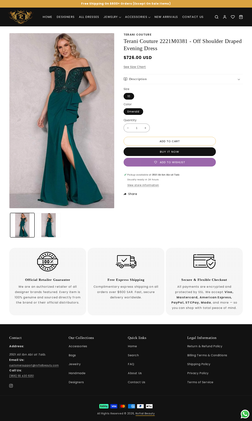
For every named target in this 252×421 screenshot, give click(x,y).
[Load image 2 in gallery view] (48, 225)
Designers (76, 382)
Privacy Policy (198, 373)
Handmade (77, 373)
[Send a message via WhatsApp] (245, 414)
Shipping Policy (198, 364)
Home (132, 346)
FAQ (131, 364)
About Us (135, 373)
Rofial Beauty (145, 413)
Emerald (133, 111)
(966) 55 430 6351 (21, 376)
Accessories (78, 346)
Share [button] (132, 194)
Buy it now (169, 152)
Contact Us (136, 382)
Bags (72, 355)
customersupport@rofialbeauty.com (34, 365)
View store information (143, 185)
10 (128, 96)
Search (133, 355)
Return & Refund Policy (204, 346)
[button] (112, 17)
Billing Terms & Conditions (207, 355)
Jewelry (75, 364)
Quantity (130, 120)
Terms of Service (200, 382)
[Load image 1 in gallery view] (22, 225)
